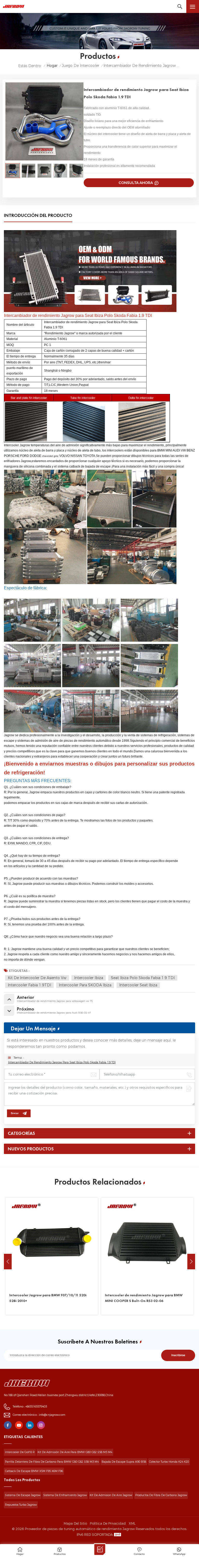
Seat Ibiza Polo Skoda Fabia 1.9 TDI (143, 977)
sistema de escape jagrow (22, 1495)
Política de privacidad (108, 1523)
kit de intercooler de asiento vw (37, 977)
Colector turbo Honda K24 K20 (169, 1461)
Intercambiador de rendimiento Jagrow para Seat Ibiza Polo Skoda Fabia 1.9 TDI (62, 1062)
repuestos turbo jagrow (21, 1504)
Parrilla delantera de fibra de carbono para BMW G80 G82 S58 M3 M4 (52, 1461)
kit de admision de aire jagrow (111, 1495)
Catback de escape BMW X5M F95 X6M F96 (34, 1471)
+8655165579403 (36, 1406)
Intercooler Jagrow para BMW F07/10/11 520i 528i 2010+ (48, 1298)
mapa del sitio (75, 1523)
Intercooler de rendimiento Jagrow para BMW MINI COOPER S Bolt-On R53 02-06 (144, 1298)
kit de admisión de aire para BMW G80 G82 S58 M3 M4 (75, 1452)
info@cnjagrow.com (52, 1415)
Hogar (52, 66)
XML (132, 1523)
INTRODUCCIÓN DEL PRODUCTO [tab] (38, 215)
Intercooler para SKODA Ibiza (85, 985)
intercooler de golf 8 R (20, 1452)
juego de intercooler (80, 66)
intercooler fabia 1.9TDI (29, 985)
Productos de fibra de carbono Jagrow (161, 1495)
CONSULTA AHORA (136, 182)
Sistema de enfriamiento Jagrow (65, 1495)
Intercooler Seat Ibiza (138, 985)
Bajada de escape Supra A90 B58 (124, 1461)
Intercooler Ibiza (88, 977)
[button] (191, 1261)
